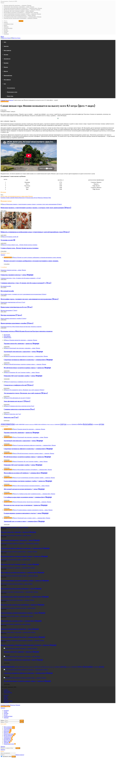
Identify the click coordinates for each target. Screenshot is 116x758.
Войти (13, 756)
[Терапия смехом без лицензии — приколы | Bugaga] (20, 340)
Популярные (7, 336)
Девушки (6, 54)
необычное (43, 424)
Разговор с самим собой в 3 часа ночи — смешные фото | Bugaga (23, 637)
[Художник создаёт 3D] (9, 236)
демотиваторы (8, 424)
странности (74, 424)
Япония (30, 196)
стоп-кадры (69, 424)
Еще (5, 83)
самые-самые (24, 196)
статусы (63, 424)
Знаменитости (7, 58)
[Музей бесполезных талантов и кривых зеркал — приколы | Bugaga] (25, 364)
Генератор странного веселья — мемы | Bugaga (17, 275)
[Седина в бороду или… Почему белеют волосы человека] (19, 244)
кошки (36, 424)
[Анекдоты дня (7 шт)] (12, 414)
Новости (6, 71)
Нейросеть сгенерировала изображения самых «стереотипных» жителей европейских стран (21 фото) (35, 232)
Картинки (6, 63)
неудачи (48, 424)
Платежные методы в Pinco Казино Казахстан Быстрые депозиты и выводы (26, 331)
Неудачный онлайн (7, 291)
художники (96, 424)
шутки (101, 424)
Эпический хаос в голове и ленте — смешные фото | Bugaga (24, 521)
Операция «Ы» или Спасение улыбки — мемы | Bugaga (19, 11)
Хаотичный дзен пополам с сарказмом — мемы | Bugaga (19, 6)
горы (6, 196)
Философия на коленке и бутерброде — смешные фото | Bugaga (21, 12)
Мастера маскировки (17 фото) (11, 315)
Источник (3, 192)
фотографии (88, 424)
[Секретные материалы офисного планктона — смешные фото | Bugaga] (26, 356)
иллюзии (27, 424)
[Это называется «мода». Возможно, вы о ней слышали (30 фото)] (24, 390)
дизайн (17, 424)
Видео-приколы (7, 50)
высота (2, 196)
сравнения (57, 424)
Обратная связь (8, 692)
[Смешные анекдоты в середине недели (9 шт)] (19, 406)
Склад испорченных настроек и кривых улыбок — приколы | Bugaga (22, 14)
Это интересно (11, 88)
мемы (39, 424)
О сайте (6, 689)
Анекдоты (6, 46)
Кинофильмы (7, 739)
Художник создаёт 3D (8, 240)
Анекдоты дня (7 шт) (11, 417)
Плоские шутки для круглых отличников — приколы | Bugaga (20, 18)
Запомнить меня (7, 756)
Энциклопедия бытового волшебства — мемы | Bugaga (20, 629)
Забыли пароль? (20, 754)
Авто (5, 42)
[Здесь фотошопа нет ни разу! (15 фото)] (17, 398)
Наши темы (10, 96)
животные (22, 424)
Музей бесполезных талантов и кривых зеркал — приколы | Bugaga (22, 9)
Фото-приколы (7, 79)
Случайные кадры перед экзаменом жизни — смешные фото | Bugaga (22, 16)
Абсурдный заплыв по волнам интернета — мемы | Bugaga (20, 15)
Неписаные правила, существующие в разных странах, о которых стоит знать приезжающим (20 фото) (36, 208)
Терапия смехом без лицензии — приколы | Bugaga (17, 5)
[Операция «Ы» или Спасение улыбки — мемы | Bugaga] (22, 372)
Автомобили (7, 738)
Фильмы (6, 67)
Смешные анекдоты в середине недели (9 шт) (19, 409)
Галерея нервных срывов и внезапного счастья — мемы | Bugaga (26, 513)
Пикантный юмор (8, 75)
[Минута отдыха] (10, 38)
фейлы (80, 424)
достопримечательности (14, 196)
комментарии (31, 424)
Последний (7, 334)
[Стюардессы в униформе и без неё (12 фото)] (18, 381)
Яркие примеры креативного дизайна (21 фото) (17, 323)
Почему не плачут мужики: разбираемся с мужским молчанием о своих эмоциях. (31, 261)
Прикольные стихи (12, 92)
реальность (52, 424)
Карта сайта (7, 691)
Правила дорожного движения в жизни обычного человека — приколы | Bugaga (28, 645)
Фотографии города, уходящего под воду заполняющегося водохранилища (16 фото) (29, 299)
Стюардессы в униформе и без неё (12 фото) (18, 385)
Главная (3, 100)
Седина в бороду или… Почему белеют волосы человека (19, 248)
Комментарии (7, 337)
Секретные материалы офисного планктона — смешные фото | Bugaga (23, 8)
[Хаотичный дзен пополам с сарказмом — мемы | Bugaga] (22, 348)
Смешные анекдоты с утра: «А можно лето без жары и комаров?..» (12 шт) (26, 283)
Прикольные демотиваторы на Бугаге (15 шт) (16, 307)
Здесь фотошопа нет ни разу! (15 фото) (17, 401)
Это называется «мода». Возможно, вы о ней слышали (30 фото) (26, 393)
